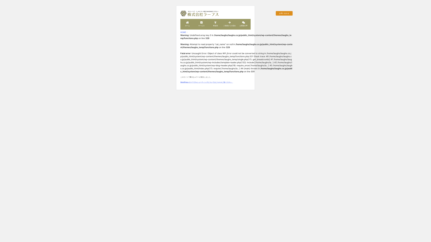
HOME (183, 32)
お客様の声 (243, 26)
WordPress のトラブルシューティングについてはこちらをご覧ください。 (206, 82)
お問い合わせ (284, 13)
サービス (201, 26)
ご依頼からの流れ (229, 26)
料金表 (215, 26)
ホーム (187, 26)
